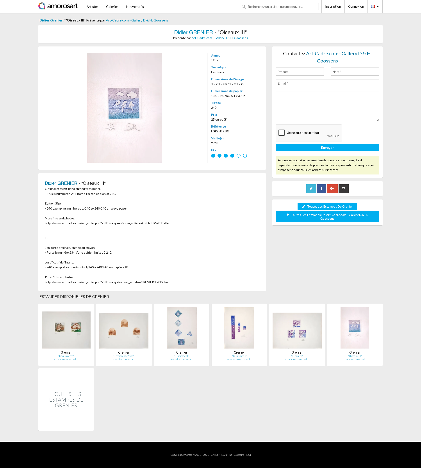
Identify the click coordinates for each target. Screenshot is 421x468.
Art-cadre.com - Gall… (66, 359)
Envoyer (327, 147)
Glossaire (239, 454)
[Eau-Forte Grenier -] (66, 328)
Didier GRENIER (193, 32)
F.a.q (248, 454)
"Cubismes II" (239, 356)
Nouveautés (135, 7)
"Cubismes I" (181, 356)
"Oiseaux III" (355, 356)
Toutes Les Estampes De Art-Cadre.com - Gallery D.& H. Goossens (329, 216)
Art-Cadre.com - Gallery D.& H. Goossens (137, 20)
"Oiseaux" (297, 356)
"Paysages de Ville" (123, 356)
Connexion (356, 6)
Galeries (112, 7)
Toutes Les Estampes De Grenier (330, 206)
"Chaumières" (66, 356)
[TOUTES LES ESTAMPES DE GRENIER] (66, 426)
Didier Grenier (51, 20)
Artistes (92, 7)
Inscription (333, 6)
